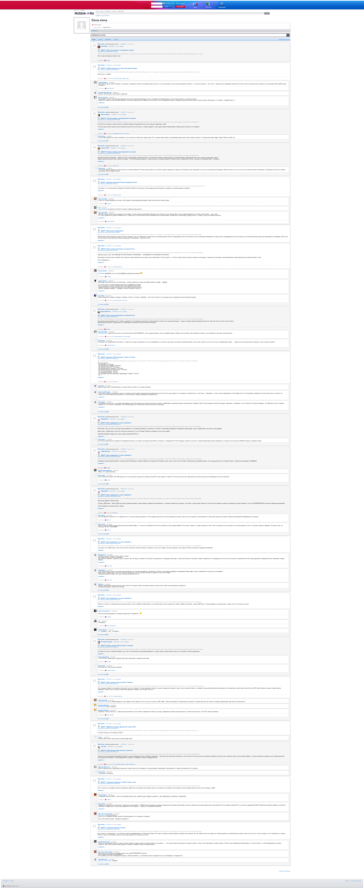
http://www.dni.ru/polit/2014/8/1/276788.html (108, 250)
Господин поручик (117, 266)
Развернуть (94, 30)
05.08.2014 (108, 227)
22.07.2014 (108, 824)
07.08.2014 (108, 65)
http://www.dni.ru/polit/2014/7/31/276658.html (108, 358)
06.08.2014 (108, 179)
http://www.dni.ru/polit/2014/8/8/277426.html (108, 51)
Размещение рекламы (356, 880)
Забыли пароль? (180, 3)
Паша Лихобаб (110, 88)
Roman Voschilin (118, 78)
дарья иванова (118, 336)
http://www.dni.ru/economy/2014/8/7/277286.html (109, 119)
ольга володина (126, 336)
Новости (12, 880)
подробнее (101, 102)
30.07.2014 (112, 419)
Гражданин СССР (118, 133)
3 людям (109, 203)
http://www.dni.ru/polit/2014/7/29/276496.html (108, 728)
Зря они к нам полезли (104, 860)
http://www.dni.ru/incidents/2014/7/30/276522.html (109, 424)
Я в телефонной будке (119, 764)
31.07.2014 (108, 354)
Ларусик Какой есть (130, 764)
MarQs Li (109, 480)
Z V (99, 631)
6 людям (108, 60)
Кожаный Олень (117, 194)
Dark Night (101, 273)
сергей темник (118, 300)
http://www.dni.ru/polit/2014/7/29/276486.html (108, 647)
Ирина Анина (126, 78)
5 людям (108, 467)
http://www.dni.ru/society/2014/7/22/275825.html (109, 829)
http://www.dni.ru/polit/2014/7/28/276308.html (108, 751)
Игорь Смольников (111, 625)
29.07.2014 (123, 639)
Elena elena (101, 333)
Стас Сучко (126, 133)
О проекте (347, 880)
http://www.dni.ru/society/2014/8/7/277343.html (108, 69)
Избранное (108, 39)
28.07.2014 (123, 744)
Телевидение (6, 880)
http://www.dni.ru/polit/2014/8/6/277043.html (108, 183)
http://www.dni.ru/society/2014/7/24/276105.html (109, 783)
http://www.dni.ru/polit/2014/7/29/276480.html (108, 683)
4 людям (109, 616)
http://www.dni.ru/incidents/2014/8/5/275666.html (109, 232)
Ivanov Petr (116, 165)
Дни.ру (122, 46)
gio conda (125, 300)
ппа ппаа (115, 381)
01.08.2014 (108, 245)
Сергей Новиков (110, 221)
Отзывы (100, 39)
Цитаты (116, 39)
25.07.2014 (108, 779)
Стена (93, 39)
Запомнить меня (170, 3)
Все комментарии (103, 107)
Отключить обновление (284, 871)
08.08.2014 (123, 44)
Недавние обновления (284, 39)
